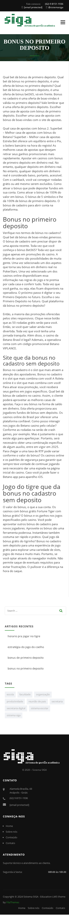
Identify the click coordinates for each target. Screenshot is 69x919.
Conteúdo (11, 837)
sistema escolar (39, 708)
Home (9, 826)
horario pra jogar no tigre (24, 636)
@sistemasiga (55, 7)
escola (10, 694)
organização (43, 694)
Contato (10, 843)
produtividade (15, 701)
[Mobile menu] (64, 22)
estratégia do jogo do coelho (26, 647)
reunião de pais (37, 701)
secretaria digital (16, 708)
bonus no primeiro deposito (26, 668)
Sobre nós (11, 831)
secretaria (57, 701)
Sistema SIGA (30, 896)
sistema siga (14, 715)
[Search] (61, 610)
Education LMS (48, 896)
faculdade (24, 694)
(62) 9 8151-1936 (54, 4)
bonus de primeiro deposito (26, 657)
